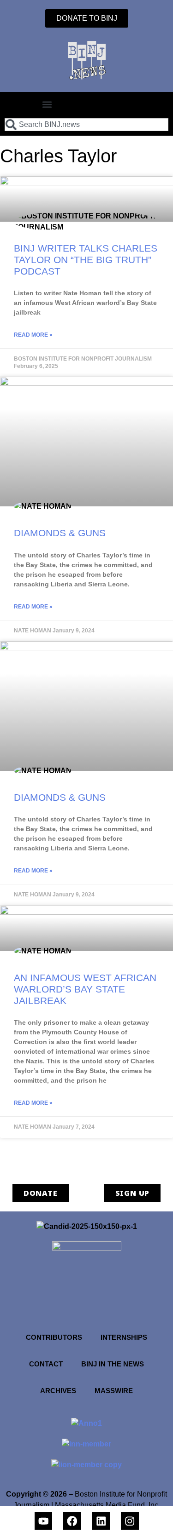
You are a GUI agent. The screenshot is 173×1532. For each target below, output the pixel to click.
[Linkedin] (101, 1521)
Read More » (33, 335)
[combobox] (86, 124)
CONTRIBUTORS (54, 1337)
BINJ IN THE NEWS (112, 1364)
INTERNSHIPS (124, 1337)
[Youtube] (44, 1521)
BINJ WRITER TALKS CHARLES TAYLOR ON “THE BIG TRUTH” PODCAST (85, 259)
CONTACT (46, 1364)
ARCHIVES (58, 1390)
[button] (46, 104)
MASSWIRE (114, 1390)
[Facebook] (72, 1521)
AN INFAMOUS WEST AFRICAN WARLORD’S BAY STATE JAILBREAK (85, 989)
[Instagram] (130, 1521)
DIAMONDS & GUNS (60, 533)
